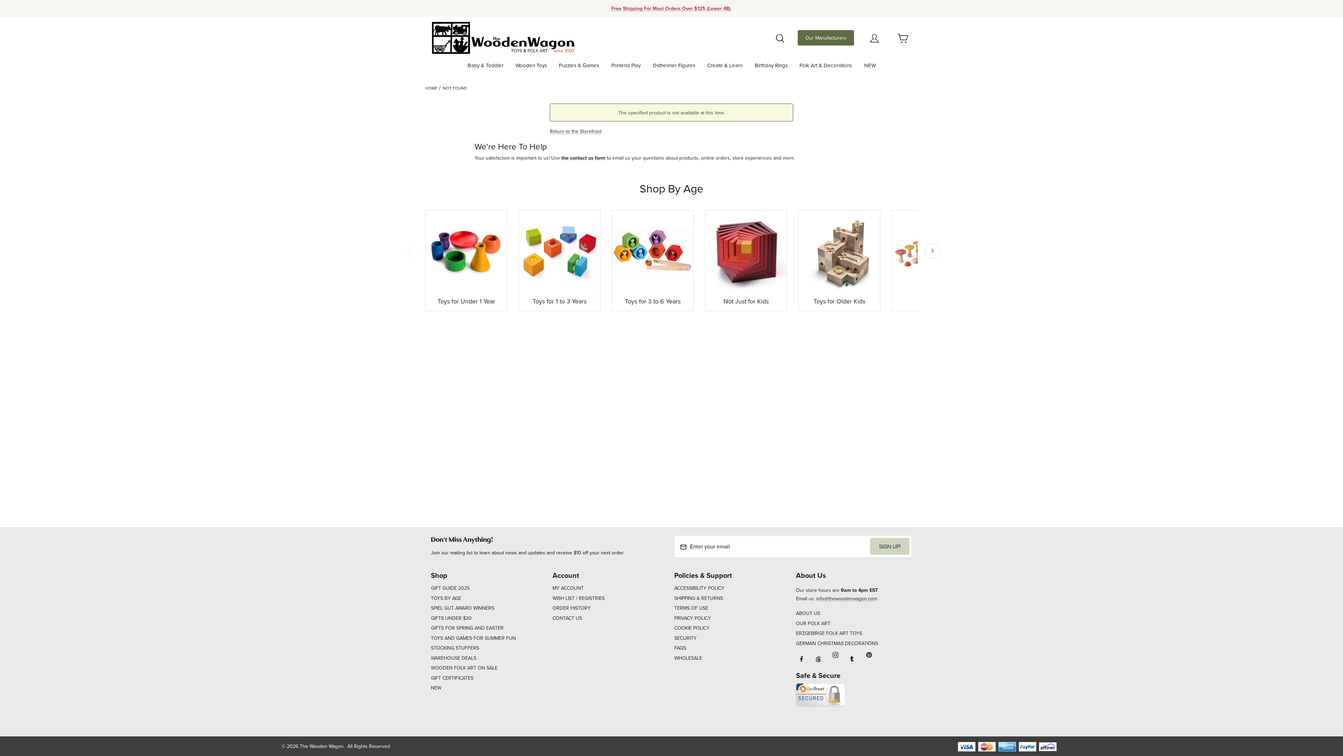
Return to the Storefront (576, 131)
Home (431, 88)
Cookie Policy (692, 627)
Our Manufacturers (825, 37)
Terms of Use (691, 607)
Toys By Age (446, 598)
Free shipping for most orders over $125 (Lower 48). (671, 8)
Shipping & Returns (698, 598)
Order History (572, 607)
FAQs (680, 647)
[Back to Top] (1322, 712)
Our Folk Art (813, 623)
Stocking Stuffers (455, 647)
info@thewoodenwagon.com (846, 598)
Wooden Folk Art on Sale (464, 667)
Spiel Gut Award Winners (462, 607)
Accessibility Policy (699, 588)
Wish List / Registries (579, 598)
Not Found (455, 88)
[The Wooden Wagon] (503, 37)
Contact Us (567, 618)
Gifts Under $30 (451, 618)
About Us (808, 613)
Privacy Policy (692, 618)
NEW (436, 687)
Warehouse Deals (453, 658)
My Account (568, 588)
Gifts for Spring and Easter (467, 627)
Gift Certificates (452, 677)
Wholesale (688, 658)
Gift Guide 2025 (450, 588)
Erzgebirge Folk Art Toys (829, 633)
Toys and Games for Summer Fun (473, 638)
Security (685, 638)
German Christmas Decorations (837, 643)
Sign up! (890, 546)
